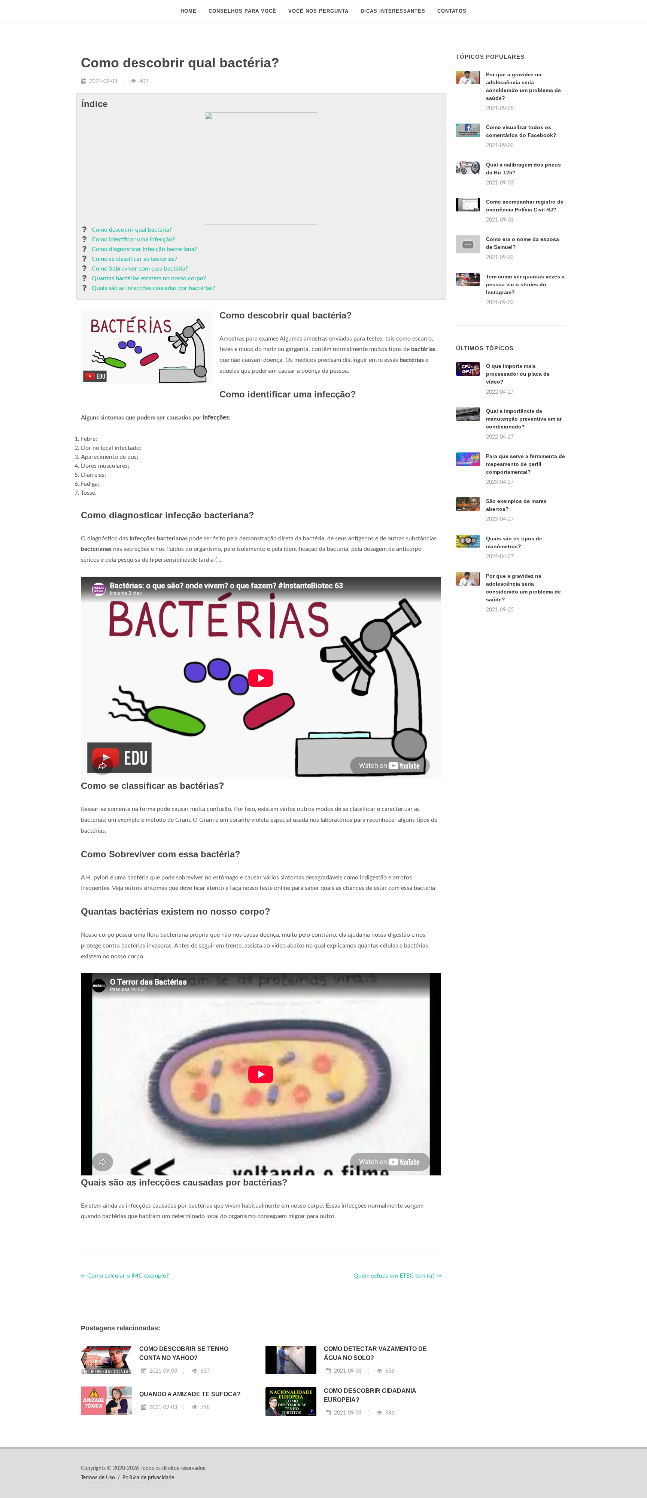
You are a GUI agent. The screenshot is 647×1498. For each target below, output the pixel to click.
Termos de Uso (98, 1477)
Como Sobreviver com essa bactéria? (140, 269)
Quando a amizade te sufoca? (190, 1394)
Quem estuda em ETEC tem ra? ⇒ (397, 1276)
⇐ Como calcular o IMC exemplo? (125, 1276)
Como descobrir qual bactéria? (132, 230)
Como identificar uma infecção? (133, 239)
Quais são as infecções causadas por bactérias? (153, 288)
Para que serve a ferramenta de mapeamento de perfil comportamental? (525, 464)
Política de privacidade (148, 1477)
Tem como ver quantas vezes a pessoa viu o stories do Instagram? (525, 284)
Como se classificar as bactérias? (134, 259)
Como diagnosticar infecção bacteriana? (144, 249)
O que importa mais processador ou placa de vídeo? (518, 374)
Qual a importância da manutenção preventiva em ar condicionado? (524, 419)
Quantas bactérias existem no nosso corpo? (149, 278)
